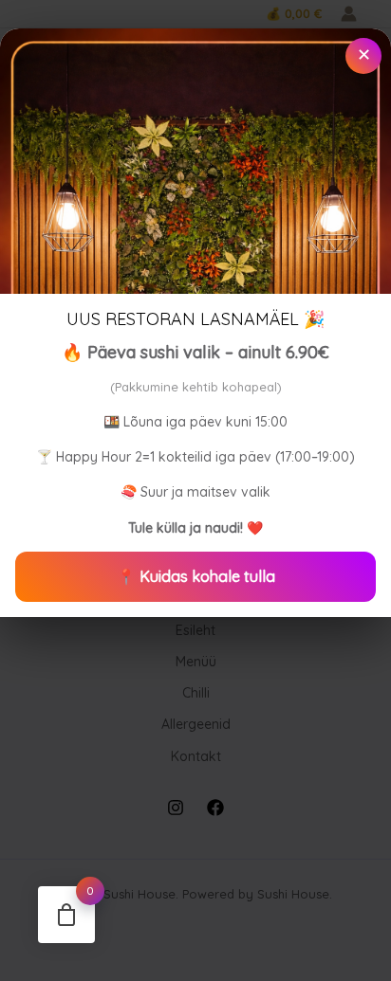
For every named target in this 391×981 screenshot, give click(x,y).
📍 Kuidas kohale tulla (196, 576)
